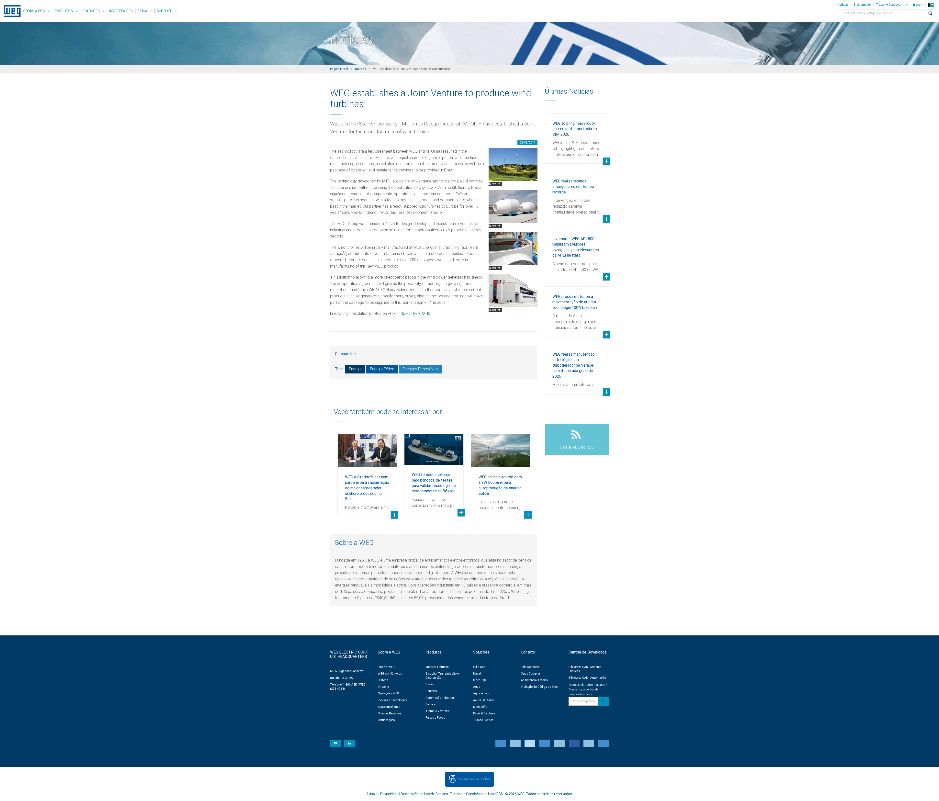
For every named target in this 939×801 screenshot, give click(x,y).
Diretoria (383, 686)
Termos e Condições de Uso (472, 794)
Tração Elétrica (483, 720)
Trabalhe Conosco (888, 4)
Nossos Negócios (390, 713)
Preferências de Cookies (474, 779)
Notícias (843, 4)
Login (919, 4)
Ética (142, 11)
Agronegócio (481, 693)
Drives (429, 684)
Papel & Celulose (484, 713)
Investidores (121, 11)
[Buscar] (930, 14)
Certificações (386, 720)
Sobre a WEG (34, 11)
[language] (932, 5)
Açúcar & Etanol (483, 700)
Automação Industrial (440, 697)
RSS (499, 794)
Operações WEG (388, 693)
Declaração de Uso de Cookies (424, 794)
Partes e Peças (435, 717)
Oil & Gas (479, 667)
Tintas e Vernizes (437, 711)
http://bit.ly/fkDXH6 (414, 313)
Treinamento (862, 4)
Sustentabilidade (389, 707)
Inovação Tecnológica (392, 700)
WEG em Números (390, 673)
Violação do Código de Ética (539, 686)
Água (476, 686)
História (383, 680)
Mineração (480, 707)
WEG (10, 11)
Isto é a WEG (386, 667)
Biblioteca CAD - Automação (587, 677)
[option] (367, 471)
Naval (477, 673)
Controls (431, 691)
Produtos (64, 11)
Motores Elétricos (437, 667)
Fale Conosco (530, 667)
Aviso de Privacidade (382, 794)
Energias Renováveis (420, 369)
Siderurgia (480, 680)
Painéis (430, 704)
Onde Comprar (530, 673)
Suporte (164, 11)
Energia (355, 369)
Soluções (91, 11)
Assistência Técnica (534, 680)
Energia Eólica (382, 369)
